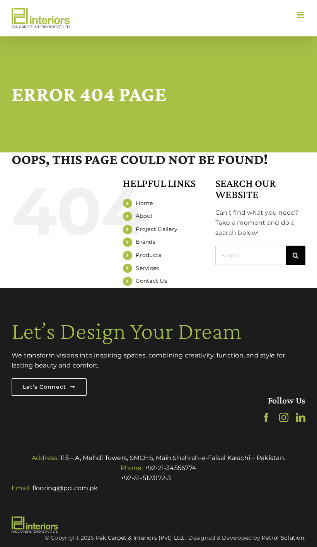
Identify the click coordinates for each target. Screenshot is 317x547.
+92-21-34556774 (171, 468)
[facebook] (266, 417)
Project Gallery (156, 229)
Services (147, 268)
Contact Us (151, 280)
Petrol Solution (283, 537)
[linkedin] (300, 417)
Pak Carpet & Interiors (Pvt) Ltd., (141, 537)
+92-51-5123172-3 (146, 478)
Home (144, 203)
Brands (145, 241)
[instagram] (283, 417)
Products (148, 254)
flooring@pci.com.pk (65, 488)
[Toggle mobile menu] (301, 15)
